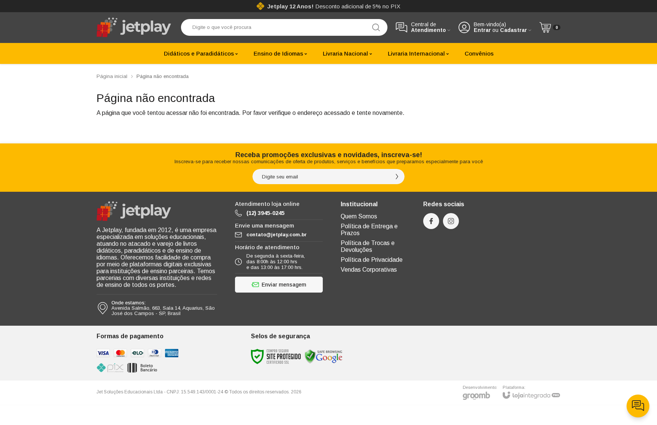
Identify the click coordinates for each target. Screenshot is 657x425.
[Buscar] (376, 27)
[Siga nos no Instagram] (451, 221)
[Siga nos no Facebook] (431, 221)
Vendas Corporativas (369, 269)
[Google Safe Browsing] (324, 356)
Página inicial (112, 76)
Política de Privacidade (372, 259)
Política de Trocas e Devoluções (368, 246)
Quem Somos (359, 216)
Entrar (482, 30)
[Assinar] (397, 176)
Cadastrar (513, 30)
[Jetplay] (135, 27)
